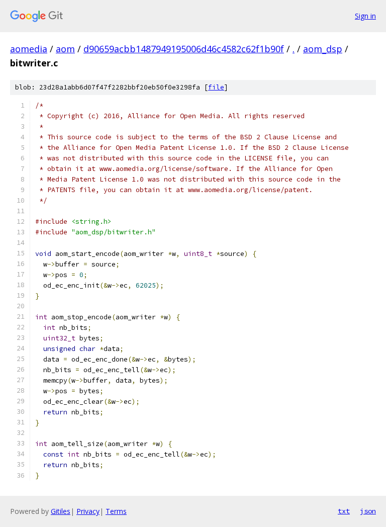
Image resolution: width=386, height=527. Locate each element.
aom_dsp (322, 49)
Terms (116, 511)
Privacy (88, 511)
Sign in (365, 16)
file (216, 87)
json (368, 510)
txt (344, 510)
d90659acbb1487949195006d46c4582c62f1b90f (183, 49)
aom (65, 49)
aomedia (28, 49)
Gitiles (60, 511)
